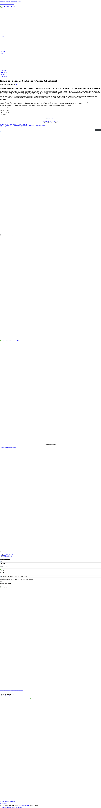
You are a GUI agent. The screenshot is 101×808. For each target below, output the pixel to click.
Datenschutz (7, 1)
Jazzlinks (2, 53)
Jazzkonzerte (3, 70)
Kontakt (2, 1)
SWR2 (26, 124)
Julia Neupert (22, 124)
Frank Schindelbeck (25, 805)
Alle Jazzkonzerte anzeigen (5, 583)
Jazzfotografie (4, 36)
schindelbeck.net (55, 121)
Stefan (2, 555)
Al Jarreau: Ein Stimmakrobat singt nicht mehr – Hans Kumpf (13, 126)
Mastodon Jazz (4, 76)
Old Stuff (3, 74)
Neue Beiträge (4, 72)
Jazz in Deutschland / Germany (7, 4)
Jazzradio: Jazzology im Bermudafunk (7, 801)
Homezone (11, 124)
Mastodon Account (3, 803)
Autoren (19, 1)
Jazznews (3, 11)
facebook (45, 121)
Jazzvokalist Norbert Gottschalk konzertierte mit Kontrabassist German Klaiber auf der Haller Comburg (22, 125)
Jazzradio (7, 124)
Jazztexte (2, 13)
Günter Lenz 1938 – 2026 (8, 555)
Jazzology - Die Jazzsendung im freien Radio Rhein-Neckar (11, 690)
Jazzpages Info (13, 1)
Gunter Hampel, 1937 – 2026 (8, 554)
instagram (49, 121)
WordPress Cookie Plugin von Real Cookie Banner (11, 807)
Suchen (1, 128)
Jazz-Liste (3, 51)
